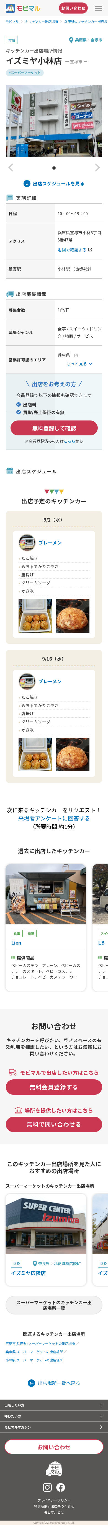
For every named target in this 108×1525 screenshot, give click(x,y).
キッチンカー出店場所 (41, 21)
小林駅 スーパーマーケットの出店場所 (34, 1360)
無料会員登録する (54, 1087)
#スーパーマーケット (25, 72)
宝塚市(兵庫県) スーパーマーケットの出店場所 (40, 1343)
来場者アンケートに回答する (54, 818)
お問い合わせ (73, 8)
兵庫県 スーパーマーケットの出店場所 (34, 1351)
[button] (11, 168)
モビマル (12, 21)
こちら (69, 441)
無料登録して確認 (54, 428)
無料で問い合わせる (54, 1124)
